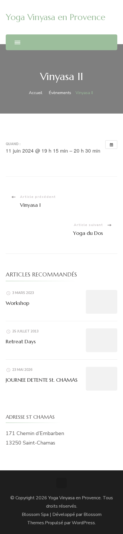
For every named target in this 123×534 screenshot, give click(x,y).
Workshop (17, 303)
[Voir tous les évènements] (111, 144)
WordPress (83, 523)
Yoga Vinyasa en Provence (55, 17)
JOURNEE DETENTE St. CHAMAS (42, 380)
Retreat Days (21, 341)
